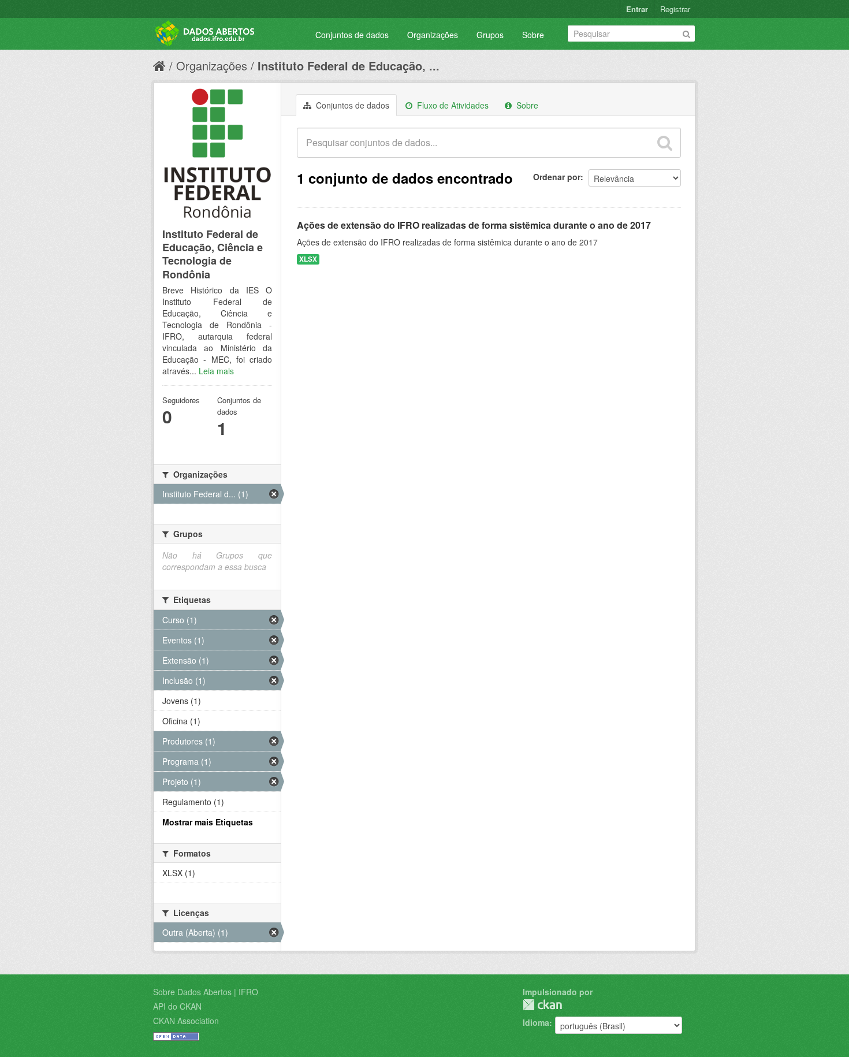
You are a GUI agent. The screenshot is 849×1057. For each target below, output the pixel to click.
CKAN (542, 1005)
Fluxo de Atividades (452, 105)
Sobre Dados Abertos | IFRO (205, 992)
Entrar (637, 8)
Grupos (490, 34)
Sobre (533, 34)
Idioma (536, 1022)
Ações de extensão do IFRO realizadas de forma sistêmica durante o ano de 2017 (474, 225)
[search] (664, 142)
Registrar (675, 8)
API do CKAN (177, 1006)
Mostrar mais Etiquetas (207, 822)
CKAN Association (186, 1020)
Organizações (432, 34)
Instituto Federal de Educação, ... (349, 65)
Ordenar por (556, 177)
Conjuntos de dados (352, 34)
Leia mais (216, 371)
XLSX (308, 259)
